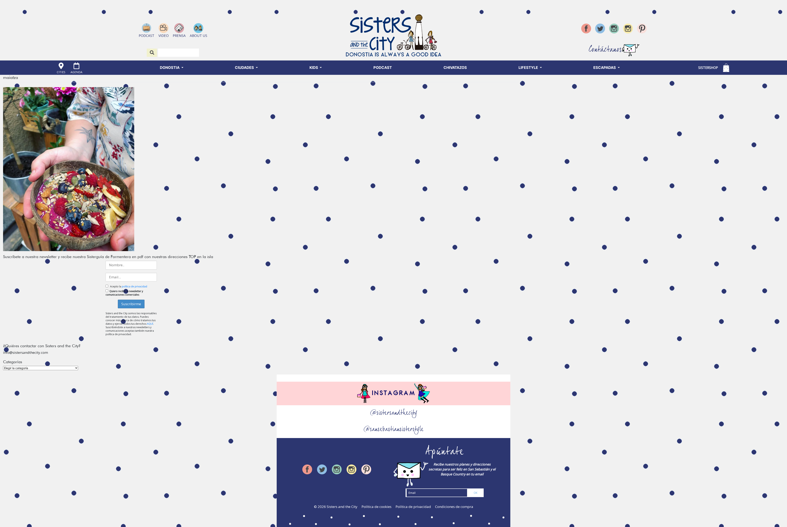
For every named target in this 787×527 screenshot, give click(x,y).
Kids (314, 67)
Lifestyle (529, 67)
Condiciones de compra (454, 506)
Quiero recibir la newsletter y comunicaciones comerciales (124, 292)
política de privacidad (134, 286)
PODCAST (382, 67)
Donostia (170, 67)
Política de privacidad (413, 506)
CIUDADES (245, 67)
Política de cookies (376, 506)
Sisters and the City (342, 506)
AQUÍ (150, 324)
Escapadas (605, 67)
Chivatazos (455, 67)
